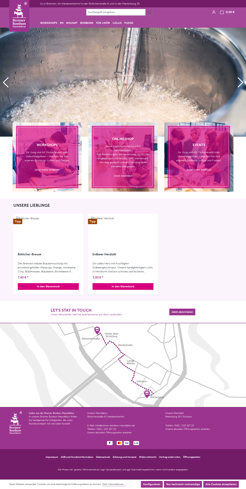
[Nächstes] (240, 82)
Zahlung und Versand (124, 457)
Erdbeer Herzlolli (104, 254)
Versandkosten (113, 469)
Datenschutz (103, 457)
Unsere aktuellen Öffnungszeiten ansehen (109, 432)
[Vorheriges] (5, 82)
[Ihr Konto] (214, 12)
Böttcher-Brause (29, 254)
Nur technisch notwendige (183, 484)
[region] (123, 82)
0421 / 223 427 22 (106, 429)
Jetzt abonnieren (182, 311)
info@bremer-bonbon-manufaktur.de (115, 425)
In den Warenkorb (48, 286)
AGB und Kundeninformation (77, 457)
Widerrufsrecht (147, 457)
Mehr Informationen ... (114, 484)
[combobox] (115, 12)
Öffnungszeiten (191, 457)
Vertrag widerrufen (169, 457)
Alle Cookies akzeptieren (221, 484)
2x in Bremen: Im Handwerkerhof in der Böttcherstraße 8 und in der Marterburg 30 (90, 3)
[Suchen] (149, 12)
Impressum (52, 457)
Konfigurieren (151, 484)
